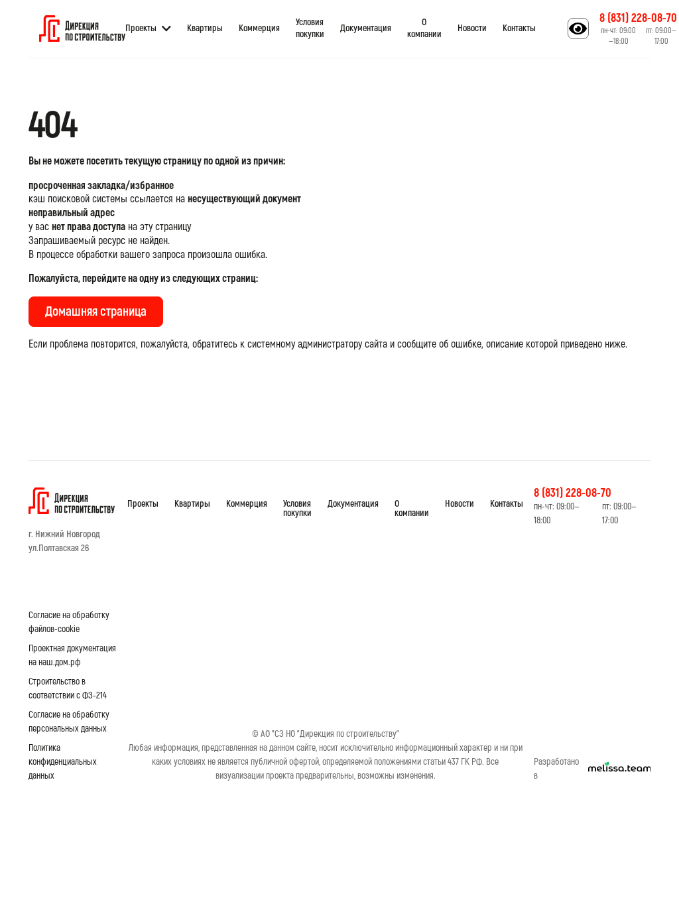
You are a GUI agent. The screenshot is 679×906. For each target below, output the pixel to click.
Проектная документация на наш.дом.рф (72, 655)
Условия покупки (310, 28)
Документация (365, 28)
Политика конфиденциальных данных (63, 761)
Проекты (140, 28)
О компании (424, 28)
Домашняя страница (96, 311)
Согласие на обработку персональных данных (69, 721)
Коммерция (259, 28)
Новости (472, 28)
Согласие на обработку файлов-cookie (69, 622)
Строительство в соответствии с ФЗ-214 (68, 688)
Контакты (519, 28)
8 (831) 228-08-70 (638, 18)
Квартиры (205, 28)
